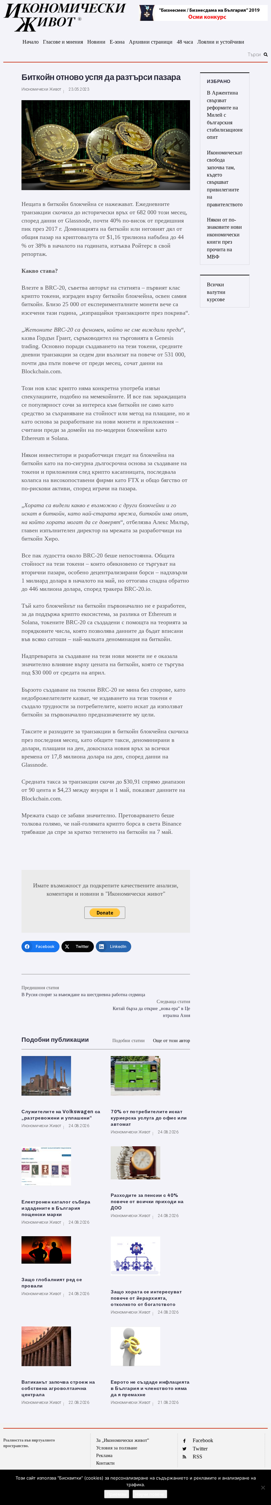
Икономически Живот (41, 89)
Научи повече (150, 1494)
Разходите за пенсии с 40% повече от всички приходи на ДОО (147, 1201)
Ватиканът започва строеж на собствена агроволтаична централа (58, 1388)
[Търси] (132, 54)
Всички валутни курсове (216, 292)
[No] (262, 1487)
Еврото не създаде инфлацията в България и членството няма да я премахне (150, 1388)
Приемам (117, 1494)
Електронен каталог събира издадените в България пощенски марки (56, 1208)
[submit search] (266, 55)
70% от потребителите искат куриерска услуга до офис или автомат (149, 1118)
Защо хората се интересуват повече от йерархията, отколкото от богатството (146, 1298)
